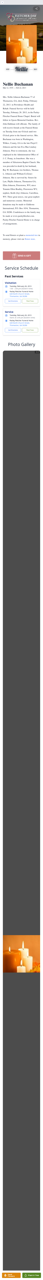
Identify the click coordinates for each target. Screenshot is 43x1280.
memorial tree (32, 235)
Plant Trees (30, 301)
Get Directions (13, 301)
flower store (30, 238)
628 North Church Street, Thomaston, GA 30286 (20, 295)
